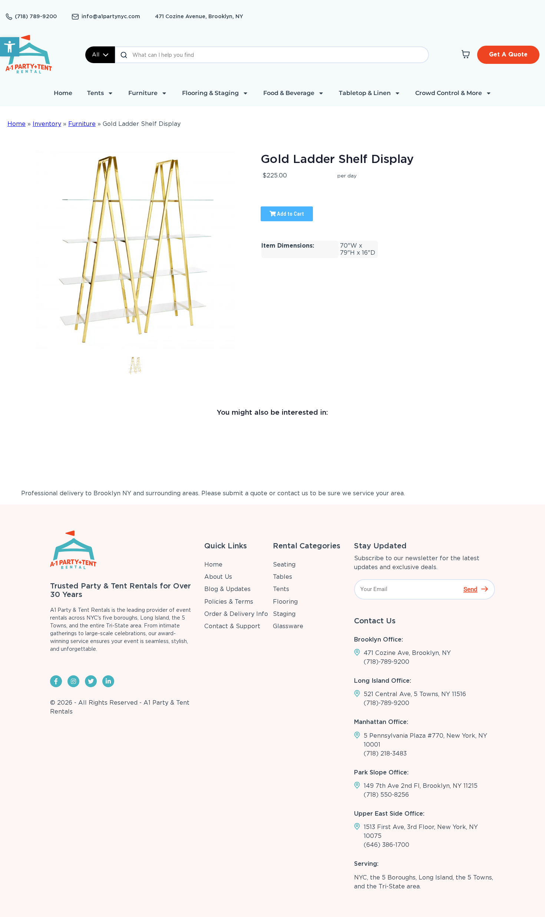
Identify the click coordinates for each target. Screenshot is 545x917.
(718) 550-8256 (386, 794)
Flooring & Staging (210, 93)
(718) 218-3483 (385, 753)
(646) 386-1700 (386, 844)
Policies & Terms (228, 601)
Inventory (47, 123)
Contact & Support (232, 626)
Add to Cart (290, 214)
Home (63, 93)
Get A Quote (508, 54)
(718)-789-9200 (386, 661)
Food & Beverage (288, 93)
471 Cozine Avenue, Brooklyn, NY (199, 16)
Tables (282, 576)
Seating (284, 564)
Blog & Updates (227, 589)
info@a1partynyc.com (111, 16)
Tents (95, 93)
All (95, 54)
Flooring (285, 601)
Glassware (288, 626)
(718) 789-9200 (36, 16)
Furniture (143, 93)
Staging (284, 613)
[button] (9, 46)
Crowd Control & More (448, 93)
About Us (218, 576)
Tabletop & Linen (365, 93)
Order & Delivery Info (236, 613)
